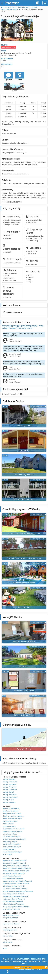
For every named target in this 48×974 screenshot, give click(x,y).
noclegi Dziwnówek (10, 789)
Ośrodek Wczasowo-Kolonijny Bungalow (24, 558)
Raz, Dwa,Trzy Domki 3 (24, 474)
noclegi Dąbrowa (9, 802)
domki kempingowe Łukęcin (13, 816)
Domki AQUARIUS (24, 425)
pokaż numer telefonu (8, 47)
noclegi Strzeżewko (10, 782)
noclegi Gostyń (8, 792)
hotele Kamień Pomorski (12, 876)
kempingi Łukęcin (9, 826)
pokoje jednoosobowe (11, 915)
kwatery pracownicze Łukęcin (14, 829)
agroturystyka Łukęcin (11, 808)
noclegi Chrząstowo (10, 797)
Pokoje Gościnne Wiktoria (24, 641)
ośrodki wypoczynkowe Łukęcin (14, 839)
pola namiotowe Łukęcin (12, 847)
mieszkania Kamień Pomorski (14, 886)
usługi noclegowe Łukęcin (12, 852)
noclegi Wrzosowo (9, 795)
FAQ (43, 959)
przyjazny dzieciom (10, 930)
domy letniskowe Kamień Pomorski (16, 866)
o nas (24, 961)
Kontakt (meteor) (22, 959)
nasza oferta (34, 961)
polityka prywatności (11, 961)
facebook (8, 959)
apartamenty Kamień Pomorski (14, 863)
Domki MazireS (24, 450)
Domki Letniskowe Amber (24, 582)
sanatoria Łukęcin (9, 849)
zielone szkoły (8, 936)
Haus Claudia (24, 666)
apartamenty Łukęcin (11, 811)
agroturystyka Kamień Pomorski (14, 860)
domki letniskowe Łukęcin (12, 818)
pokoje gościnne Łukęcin (12, 844)
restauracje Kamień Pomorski (14, 899)
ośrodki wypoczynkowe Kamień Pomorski (18, 891)
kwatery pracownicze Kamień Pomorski (17, 881)
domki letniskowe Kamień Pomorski (16, 871)
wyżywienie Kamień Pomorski (14, 873)
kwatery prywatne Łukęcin (12, 831)
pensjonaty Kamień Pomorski (13, 894)
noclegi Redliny (8, 800)
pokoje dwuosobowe (10, 918)
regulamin (36, 959)
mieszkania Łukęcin (10, 834)
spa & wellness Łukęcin (11, 836)
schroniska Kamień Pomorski (13, 904)
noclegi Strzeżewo (9, 784)
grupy (5, 948)
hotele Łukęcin (8, 824)
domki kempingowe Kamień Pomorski (17, 868)
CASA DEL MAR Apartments (24, 499)
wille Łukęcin (7, 854)
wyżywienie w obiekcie (11, 924)
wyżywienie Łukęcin (10, 821)
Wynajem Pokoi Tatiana (24, 690)
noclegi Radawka (9, 779)
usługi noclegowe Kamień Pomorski (16, 907)
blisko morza (7, 942)
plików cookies (26, 967)
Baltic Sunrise (24, 607)
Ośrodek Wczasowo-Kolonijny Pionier (24, 533)
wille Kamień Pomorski (11, 909)
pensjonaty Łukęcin (10, 842)
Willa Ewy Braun (24, 749)
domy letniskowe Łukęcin (12, 813)
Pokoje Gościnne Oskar (24, 715)
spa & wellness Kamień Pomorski (15, 889)
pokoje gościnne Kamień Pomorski (15, 896)
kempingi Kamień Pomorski (13, 878)
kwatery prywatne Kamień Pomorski (16, 883)
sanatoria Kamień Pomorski (13, 901)
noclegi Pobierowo (10, 787)
